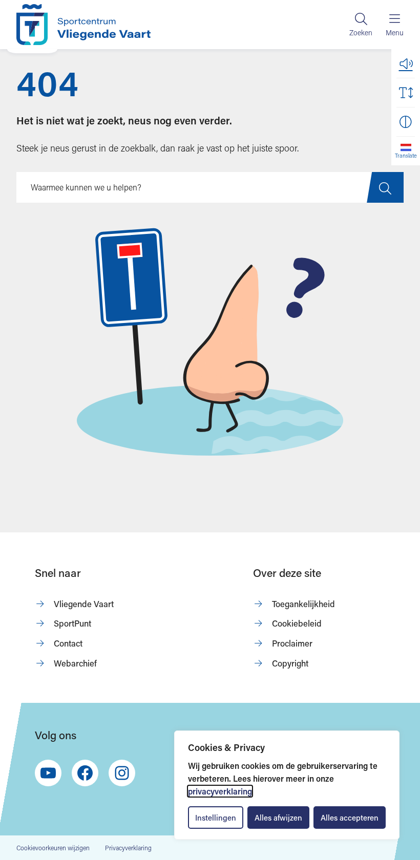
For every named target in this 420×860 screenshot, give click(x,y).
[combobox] (210, 187)
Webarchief (75, 663)
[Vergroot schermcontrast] (405, 121)
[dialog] (287, 785)
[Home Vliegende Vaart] (83, 24)
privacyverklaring (220, 791)
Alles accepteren (350, 817)
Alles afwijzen (278, 817)
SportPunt (72, 623)
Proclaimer (292, 643)
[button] (405, 63)
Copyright (290, 663)
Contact (68, 643)
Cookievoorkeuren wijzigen (53, 848)
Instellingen (215, 817)
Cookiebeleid (297, 623)
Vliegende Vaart (84, 603)
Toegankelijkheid (303, 603)
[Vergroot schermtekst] (405, 92)
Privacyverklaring (128, 848)
